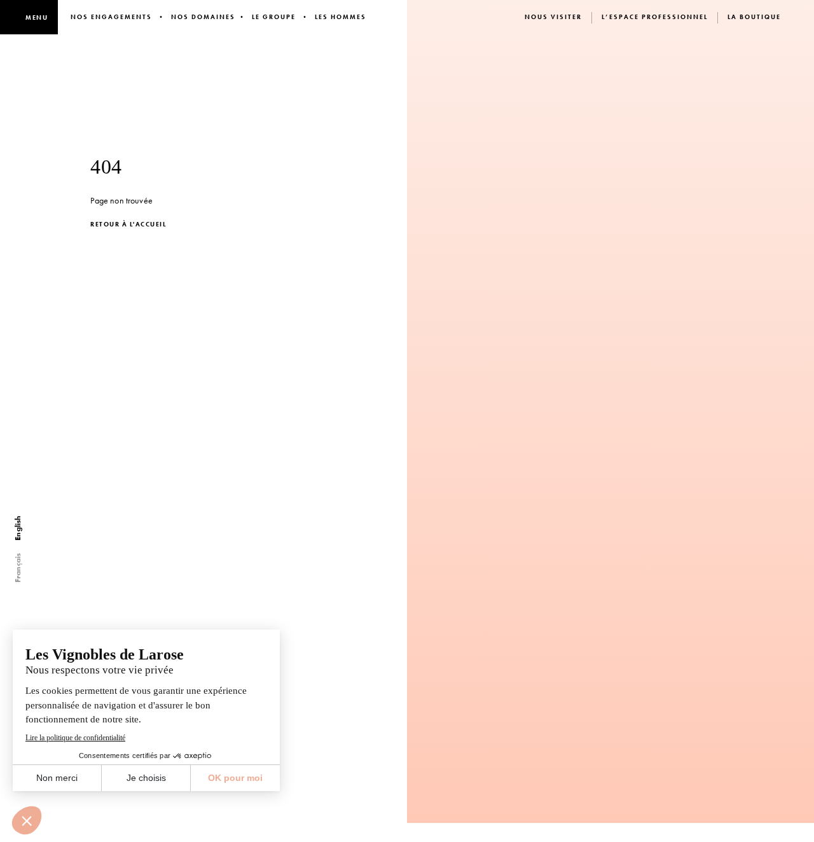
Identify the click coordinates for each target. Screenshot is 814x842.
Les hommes (340, 17)
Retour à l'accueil (128, 224)
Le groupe (274, 17)
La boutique (754, 17)
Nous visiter (553, 17)
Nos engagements (111, 17)
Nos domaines (203, 17)
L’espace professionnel (655, 17)
